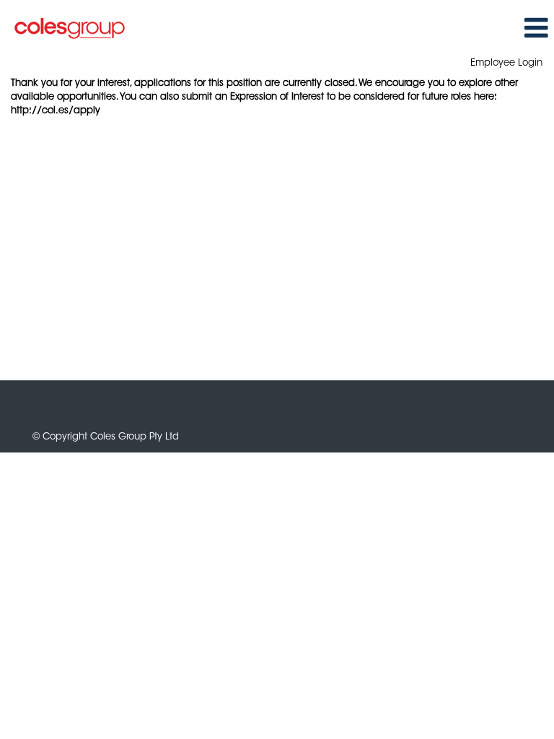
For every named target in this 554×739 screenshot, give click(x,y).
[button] (536, 28)
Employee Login (506, 63)
